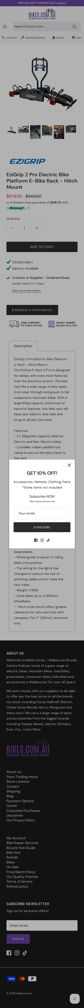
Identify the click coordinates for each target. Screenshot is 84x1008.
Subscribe (42, 527)
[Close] (69, 465)
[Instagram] (42, 540)
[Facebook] (35, 540)
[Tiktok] (48, 540)
